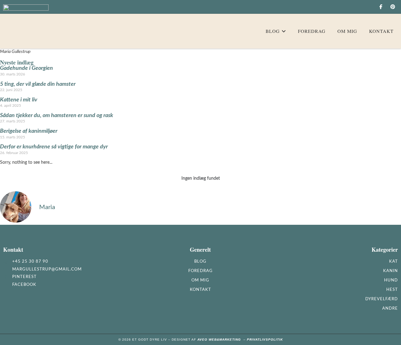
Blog (200, 262)
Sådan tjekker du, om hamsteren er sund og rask (56, 115)
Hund (391, 280)
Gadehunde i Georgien (26, 68)
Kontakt (200, 290)
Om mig (200, 280)
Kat (393, 262)
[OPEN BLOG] (283, 31)
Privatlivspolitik (265, 339)
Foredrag (200, 271)
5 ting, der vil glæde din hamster (38, 84)
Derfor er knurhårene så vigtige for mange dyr (54, 147)
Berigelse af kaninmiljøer (28, 131)
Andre (390, 308)
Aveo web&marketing (220, 339)
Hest (392, 290)
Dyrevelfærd (381, 299)
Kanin (390, 271)
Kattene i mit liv (18, 100)
